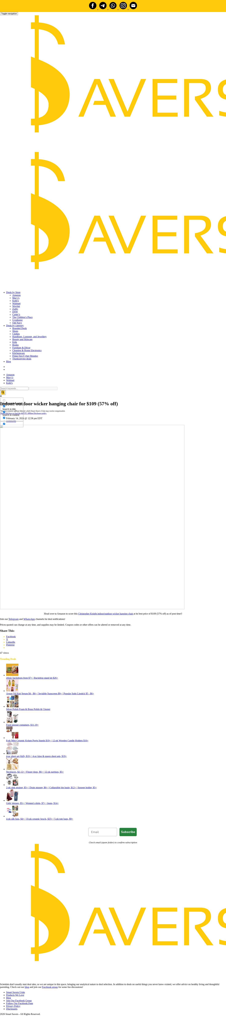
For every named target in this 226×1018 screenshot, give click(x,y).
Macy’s (15, 298)
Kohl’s (15, 300)
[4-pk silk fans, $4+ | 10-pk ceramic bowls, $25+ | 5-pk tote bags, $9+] (12, 816)
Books (15, 345)
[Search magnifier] (3, 392)
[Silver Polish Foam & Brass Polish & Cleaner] (12, 706)
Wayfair (16, 306)
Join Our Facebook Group (19, 1000)
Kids (14, 342)
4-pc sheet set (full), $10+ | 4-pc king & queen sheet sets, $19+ (36, 756)
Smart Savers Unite (15, 992)
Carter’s (16, 314)
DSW (15, 311)
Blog (8, 361)
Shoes (15, 331)
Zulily (15, 309)
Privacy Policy (13, 1006)
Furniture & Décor (21, 347)
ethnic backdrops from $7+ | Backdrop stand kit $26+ (32, 678)
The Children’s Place (22, 317)
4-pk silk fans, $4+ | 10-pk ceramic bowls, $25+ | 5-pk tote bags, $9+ (39, 819)
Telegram (13, 619)
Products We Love (15, 995)
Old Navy (17, 322)
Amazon (16, 295)
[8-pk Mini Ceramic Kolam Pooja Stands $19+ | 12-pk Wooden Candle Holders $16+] (12, 737)
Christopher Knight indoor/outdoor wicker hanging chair (106, 613)
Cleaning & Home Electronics (27, 350)
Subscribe (128, 832)
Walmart (16, 303)
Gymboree (17, 320)
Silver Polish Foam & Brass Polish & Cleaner (28, 709)
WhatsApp (29, 619)
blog (27, 987)
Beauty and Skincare (22, 339)
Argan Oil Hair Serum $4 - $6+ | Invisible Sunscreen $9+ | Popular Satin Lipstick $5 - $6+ (50, 693)
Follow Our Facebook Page (19, 1003)
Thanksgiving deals (21, 358)
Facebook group (50, 987)
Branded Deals (19, 328)
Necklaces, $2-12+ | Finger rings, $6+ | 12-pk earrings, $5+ (35, 772)
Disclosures (11, 1009)
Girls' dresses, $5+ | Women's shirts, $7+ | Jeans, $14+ (32, 803)
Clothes (16, 334)
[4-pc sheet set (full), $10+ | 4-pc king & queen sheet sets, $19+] (12, 753)
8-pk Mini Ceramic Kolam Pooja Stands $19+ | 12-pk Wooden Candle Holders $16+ (47, 740)
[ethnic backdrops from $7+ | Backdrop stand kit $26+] (12, 675)
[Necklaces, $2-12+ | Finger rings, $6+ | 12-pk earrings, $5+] (12, 769)
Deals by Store (13, 292)
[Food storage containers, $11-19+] (12, 722)
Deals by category (15, 325)
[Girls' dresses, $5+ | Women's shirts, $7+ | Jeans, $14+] (12, 800)
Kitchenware (18, 353)
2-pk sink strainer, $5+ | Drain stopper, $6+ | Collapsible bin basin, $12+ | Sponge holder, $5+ (51, 787)
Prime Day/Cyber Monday (25, 356)
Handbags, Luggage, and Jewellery (29, 336)
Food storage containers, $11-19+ (22, 725)
